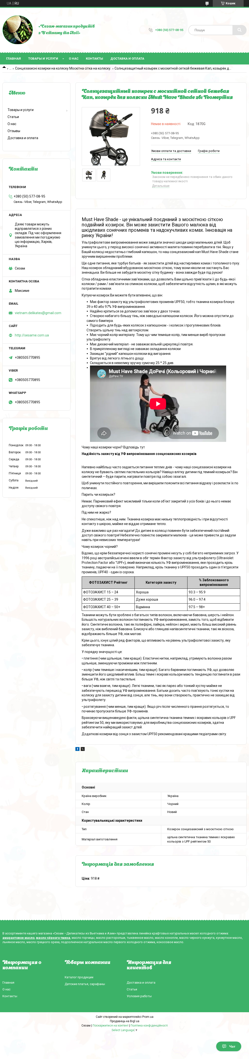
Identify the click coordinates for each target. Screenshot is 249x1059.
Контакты (94, 58)
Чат (232, 1046)
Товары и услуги (43, 58)
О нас (74, 58)
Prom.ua (147, 1017)
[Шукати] (239, 30)
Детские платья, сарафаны (85, 984)
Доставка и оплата (127, 58)
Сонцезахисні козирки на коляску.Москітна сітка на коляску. (63, 68)
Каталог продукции (79, 977)
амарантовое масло (18, 938)
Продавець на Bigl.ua (124, 1021)
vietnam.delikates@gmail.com (38, 313)
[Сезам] (18, 30)
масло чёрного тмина (53, 938)
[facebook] (77, 750)
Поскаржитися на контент (110, 1025)
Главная (13, 58)
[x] (83, 750)
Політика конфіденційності (149, 1025)
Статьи (13, 117)
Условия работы (139, 996)
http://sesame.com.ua (32, 335)
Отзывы (14, 131)
